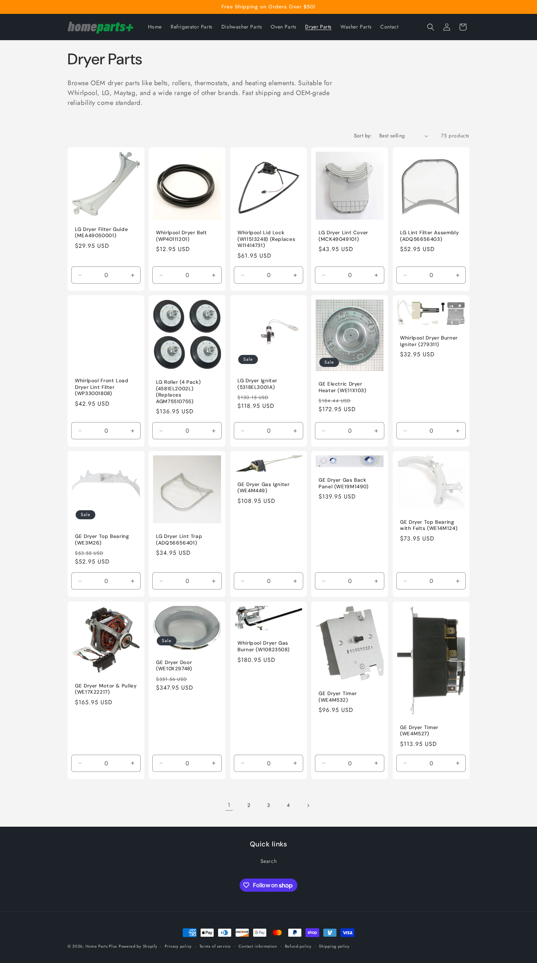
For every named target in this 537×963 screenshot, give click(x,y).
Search (268, 861)
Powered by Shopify (138, 946)
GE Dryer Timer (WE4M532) (338, 696)
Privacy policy (178, 946)
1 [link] (229, 805)
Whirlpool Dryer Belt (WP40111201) (181, 236)
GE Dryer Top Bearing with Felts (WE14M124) (428, 525)
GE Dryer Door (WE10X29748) (174, 665)
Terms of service (215, 946)
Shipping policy (334, 946)
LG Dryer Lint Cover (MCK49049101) (343, 236)
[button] (431, 27)
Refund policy (298, 946)
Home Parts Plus (101, 946)
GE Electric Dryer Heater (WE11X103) (342, 387)
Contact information (258, 946)
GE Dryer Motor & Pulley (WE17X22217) (106, 688)
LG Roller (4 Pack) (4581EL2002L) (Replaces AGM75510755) (178, 392)
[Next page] (308, 805)
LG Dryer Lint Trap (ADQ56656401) (179, 540)
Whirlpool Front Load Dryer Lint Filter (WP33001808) (102, 387)
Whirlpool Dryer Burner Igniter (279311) (429, 341)
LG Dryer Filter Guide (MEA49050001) (101, 232)
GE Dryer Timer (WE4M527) (419, 730)
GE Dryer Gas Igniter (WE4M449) (263, 487)
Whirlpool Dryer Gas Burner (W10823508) (263, 646)
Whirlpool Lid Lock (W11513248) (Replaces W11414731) (266, 239)
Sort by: (363, 135)
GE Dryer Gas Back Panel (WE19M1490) (344, 483)
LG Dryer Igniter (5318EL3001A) (257, 384)
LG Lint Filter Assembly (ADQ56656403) (429, 236)
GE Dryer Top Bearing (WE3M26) (102, 540)
